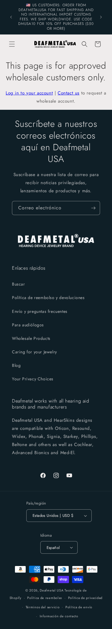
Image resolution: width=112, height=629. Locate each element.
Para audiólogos (28, 325)
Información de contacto (59, 616)
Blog (16, 365)
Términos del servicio (43, 607)
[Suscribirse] (93, 208)
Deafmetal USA (52, 590)
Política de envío (78, 607)
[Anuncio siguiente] (101, 17)
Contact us (68, 93)
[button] (12, 44)
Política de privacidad (85, 597)
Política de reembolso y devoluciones (48, 298)
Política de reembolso (44, 597)
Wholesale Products (31, 338)
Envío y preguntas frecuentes (39, 311)
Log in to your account (29, 93)
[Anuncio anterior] (11, 17)
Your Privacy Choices (32, 379)
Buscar (18, 284)
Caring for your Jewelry (34, 352)
